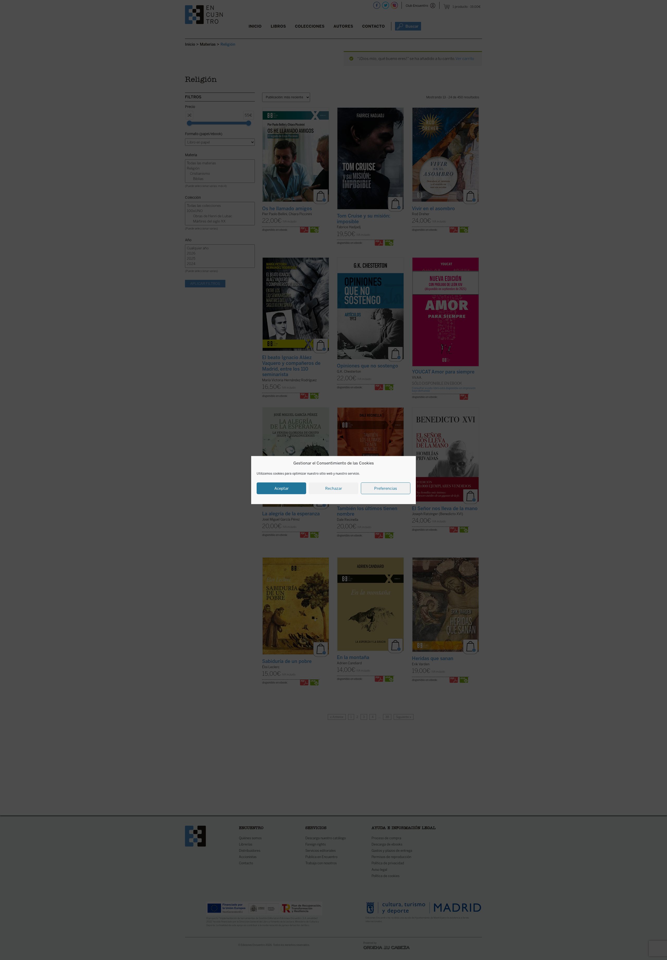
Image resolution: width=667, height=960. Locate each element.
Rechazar (333, 488)
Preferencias (385, 488)
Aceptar (281, 488)
